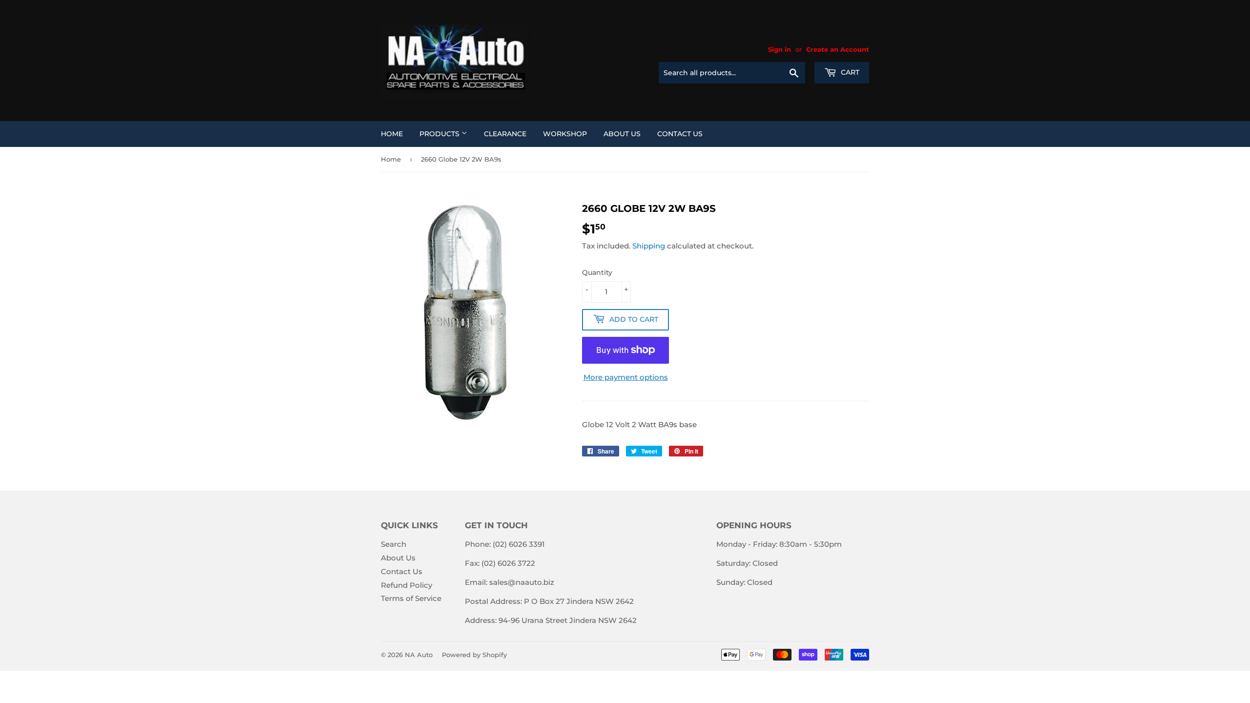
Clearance (505, 133)
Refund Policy (406, 585)
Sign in (779, 49)
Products (440, 133)
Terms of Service (411, 598)
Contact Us (680, 133)
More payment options (625, 377)
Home (392, 133)
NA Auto (419, 655)
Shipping (648, 245)
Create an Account (837, 49)
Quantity (597, 272)
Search (393, 544)
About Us (622, 133)
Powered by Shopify (474, 655)
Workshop (565, 133)
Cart (849, 72)
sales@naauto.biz (521, 582)
